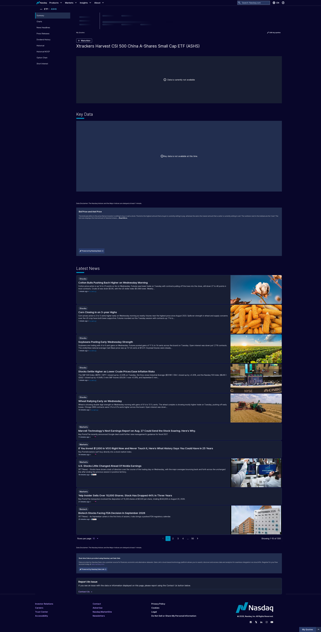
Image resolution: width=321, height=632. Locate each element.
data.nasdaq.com (97, 564)
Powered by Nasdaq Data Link (93, 569)
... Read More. (122, 218)
